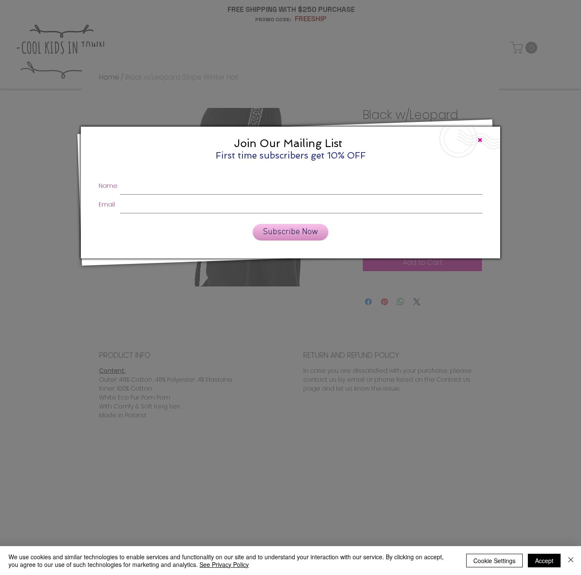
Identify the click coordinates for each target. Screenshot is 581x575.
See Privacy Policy (224, 564)
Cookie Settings (494, 560)
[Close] (571, 560)
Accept (544, 560)
